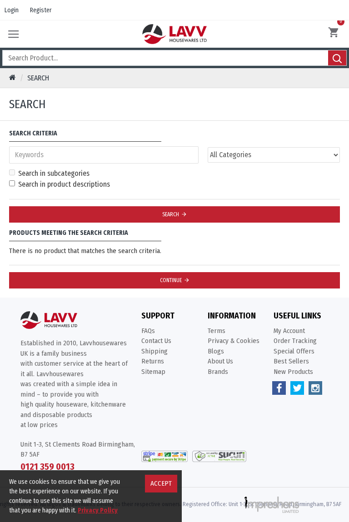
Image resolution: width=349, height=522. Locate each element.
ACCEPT (161, 483)
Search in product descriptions (64, 184)
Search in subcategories (54, 173)
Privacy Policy (98, 510)
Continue (171, 280)
